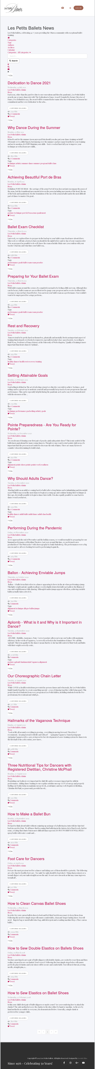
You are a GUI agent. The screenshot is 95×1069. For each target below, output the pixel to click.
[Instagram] (70, 1062)
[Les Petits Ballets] (13, 8)
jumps (37, 608)
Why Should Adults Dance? (30, 478)
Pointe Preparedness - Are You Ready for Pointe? (42, 426)
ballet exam (27, 262)
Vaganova (35, 662)
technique (11, 163)
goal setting (30, 411)
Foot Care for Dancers (26, 858)
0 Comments (15, 114)
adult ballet (24, 514)
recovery (31, 361)
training (39, 361)
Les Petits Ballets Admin (17, 90)
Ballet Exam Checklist (26, 226)
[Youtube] (83, 1062)
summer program (41, 163)
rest (26, 361)
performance (13, 262)
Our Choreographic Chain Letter (34, 675)
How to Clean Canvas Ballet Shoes (37, 903)
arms (34, 213)
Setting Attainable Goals (28, 375)
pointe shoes (20, 465)
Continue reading (18, 108)
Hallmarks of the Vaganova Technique (39, 720)
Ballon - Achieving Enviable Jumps (36, 572)
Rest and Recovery (23, 325)
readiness (44, 465)
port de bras (27, 213)
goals (20, 262)
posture (11, 213)
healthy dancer (13, 361)
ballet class (52, 163)
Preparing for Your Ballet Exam (33, 276)
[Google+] (76, 1062)
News (10, 92)
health (22, 361)
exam (34, 262)
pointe (28, 465)
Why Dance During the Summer (34, 127)
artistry (18, 163)
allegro (26, 608)
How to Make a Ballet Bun (29, 813)
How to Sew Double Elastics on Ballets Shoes (45, 948)
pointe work (36, 465)
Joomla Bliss (82, 1058)
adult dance (33, 514)
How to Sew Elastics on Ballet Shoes (38, 992)
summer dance (27, 163)
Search (14, 61)
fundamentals (26, 662)
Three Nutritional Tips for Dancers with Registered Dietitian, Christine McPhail (40, 767)
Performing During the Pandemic (35, 527)
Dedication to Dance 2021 (29, 82)
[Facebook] (64, 1062)
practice (39, 262)
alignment (11, 465)
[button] (47, 67)
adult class (42, 514)
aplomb (17, 662)
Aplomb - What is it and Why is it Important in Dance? (45, 624)
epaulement (41, 213)
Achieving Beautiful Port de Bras (34, 177)
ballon (32, 608)
